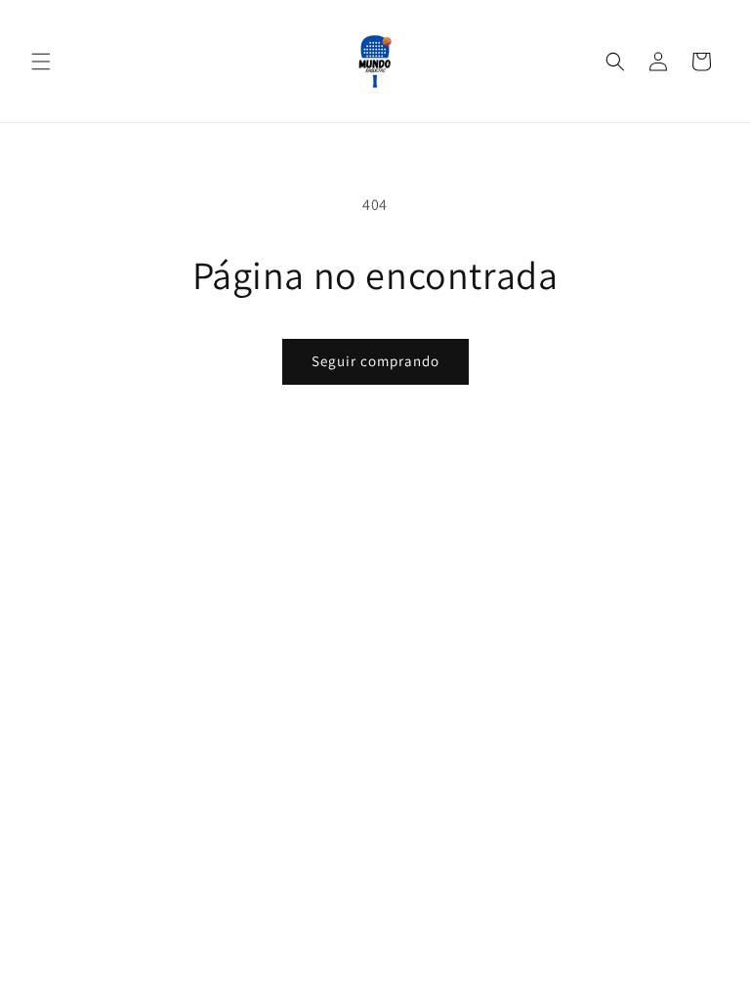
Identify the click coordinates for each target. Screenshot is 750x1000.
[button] (41, 61)
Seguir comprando (375, 361)
